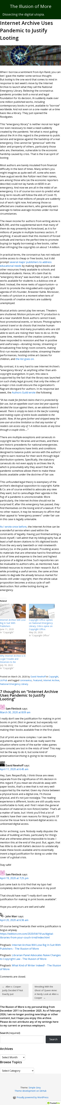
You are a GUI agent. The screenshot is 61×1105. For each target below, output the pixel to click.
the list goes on (25, 359)
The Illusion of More (30, 6)
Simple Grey (35, 1087)
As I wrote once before (13, 526)
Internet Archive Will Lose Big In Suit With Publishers (13, 623)
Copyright (53, 676)
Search (10, 1033)
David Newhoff (38, 676)
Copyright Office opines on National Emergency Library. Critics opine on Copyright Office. (41, 624)
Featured (37, 680)
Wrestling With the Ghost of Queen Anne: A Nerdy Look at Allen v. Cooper (47, 992)
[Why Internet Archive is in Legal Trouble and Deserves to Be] (13, 647)
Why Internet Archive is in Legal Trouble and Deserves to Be (12, 658)
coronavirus (26, 680)
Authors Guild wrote (24, 392)
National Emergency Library (14, 684)
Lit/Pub (3, 680)
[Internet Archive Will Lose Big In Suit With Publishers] (13, 611)
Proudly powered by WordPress (32, 1097)
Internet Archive (51, 680)
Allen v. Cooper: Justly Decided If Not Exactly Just (12, 990)
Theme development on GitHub (30, 1090)
